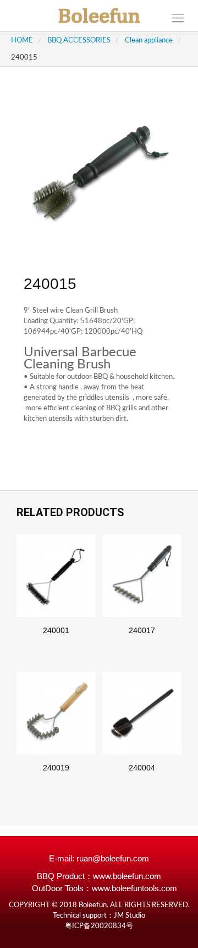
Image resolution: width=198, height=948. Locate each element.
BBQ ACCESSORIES (79, 40)
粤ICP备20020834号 (99, 926)
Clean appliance (149, 40)
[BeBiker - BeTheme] (99, 16)
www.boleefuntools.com (134, 888)
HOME (22, 40)
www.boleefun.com (127, 876)
